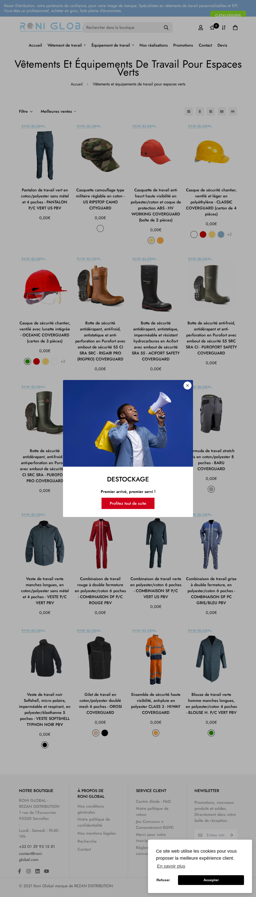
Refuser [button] (163, 880)
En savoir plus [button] (171, 866)
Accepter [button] (211, 880)
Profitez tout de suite (128, 503)
